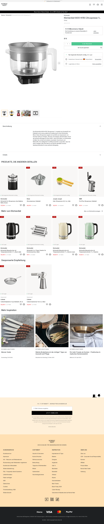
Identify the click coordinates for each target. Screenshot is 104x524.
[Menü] (102, 5)
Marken (3, 15)
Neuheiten (55, 468)
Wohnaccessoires (37, 459)
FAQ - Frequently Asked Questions (12, 471)
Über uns (83, 453)
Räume (54, 477)
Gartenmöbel (35, 471)
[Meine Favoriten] (94, 5)
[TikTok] (57, 499)
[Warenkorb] (98, 5)
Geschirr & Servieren (38, 453)
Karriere (83, 459)
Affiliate (82, 462)
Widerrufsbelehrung (8, 468)
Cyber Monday (56, 489)
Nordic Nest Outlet (85, 468)
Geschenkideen (56, 480)
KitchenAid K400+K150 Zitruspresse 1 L (21, 15)
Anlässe (54, 474)
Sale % (54, 465)
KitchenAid (8, 15)
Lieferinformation (7, 474)
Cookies (5, 486)
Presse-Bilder (84, 465)
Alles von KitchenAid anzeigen (92, 211)
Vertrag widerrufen (52, 426)
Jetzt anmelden (96, 31)
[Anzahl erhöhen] (70, 43)
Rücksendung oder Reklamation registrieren (15, 462)
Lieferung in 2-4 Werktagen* (53, 1)
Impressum (6, 456)
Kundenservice (7, 453)
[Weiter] (59, 63)
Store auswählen (96, 64)
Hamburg (83, 471)
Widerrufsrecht (7, 492)
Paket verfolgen (7, 477)
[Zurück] (3, 63)
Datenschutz (6, 483)
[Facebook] (46, 499)
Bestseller (54, 471)
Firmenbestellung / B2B (9, 489)
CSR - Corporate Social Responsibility (91, 456)
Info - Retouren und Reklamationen (12, 459)
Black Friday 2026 (57, 486)
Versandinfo (98, 59)
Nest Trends (55, 483)
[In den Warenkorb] (24, 205)
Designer (54, 459)
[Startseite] (4, 4)
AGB (4, 480)
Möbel (34, 468)
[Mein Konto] (90, 5)
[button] (67, 23)
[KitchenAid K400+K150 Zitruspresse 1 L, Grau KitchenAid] (31, 63)
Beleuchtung (35, 462)
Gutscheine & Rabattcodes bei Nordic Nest (63, 492)
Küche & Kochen (36, 456)
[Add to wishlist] (21, 205)
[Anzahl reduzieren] (65, 43)
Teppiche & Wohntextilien (39, 465)
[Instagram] (52, 499)
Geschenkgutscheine (38, 474)
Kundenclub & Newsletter (10, 465)
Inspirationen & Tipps (57, 453)
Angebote (54, 462)
